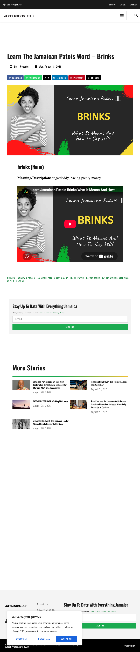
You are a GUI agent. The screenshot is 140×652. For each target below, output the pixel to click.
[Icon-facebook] (6, 620)
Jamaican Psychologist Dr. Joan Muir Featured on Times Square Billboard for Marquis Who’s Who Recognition (50, 384)
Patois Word (93, 278)
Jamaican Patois (26, 278)
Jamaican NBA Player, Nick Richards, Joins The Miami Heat (109, 383)
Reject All (44, 638)
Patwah (20, 281)
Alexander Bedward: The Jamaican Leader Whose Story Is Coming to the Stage (51, 422)
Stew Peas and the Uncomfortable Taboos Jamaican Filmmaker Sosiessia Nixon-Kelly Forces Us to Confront (108, 404)
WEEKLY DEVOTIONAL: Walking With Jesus (50, 401)
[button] (122, 15)
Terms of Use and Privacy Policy (51, 312)
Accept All (67, 638)
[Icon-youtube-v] (6, 622)
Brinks (11, 278)
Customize (22, 638)
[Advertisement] (69, 38)
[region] (44, 628)
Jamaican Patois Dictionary (52, 278)
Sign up (70, 327)
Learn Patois (77, 278)
